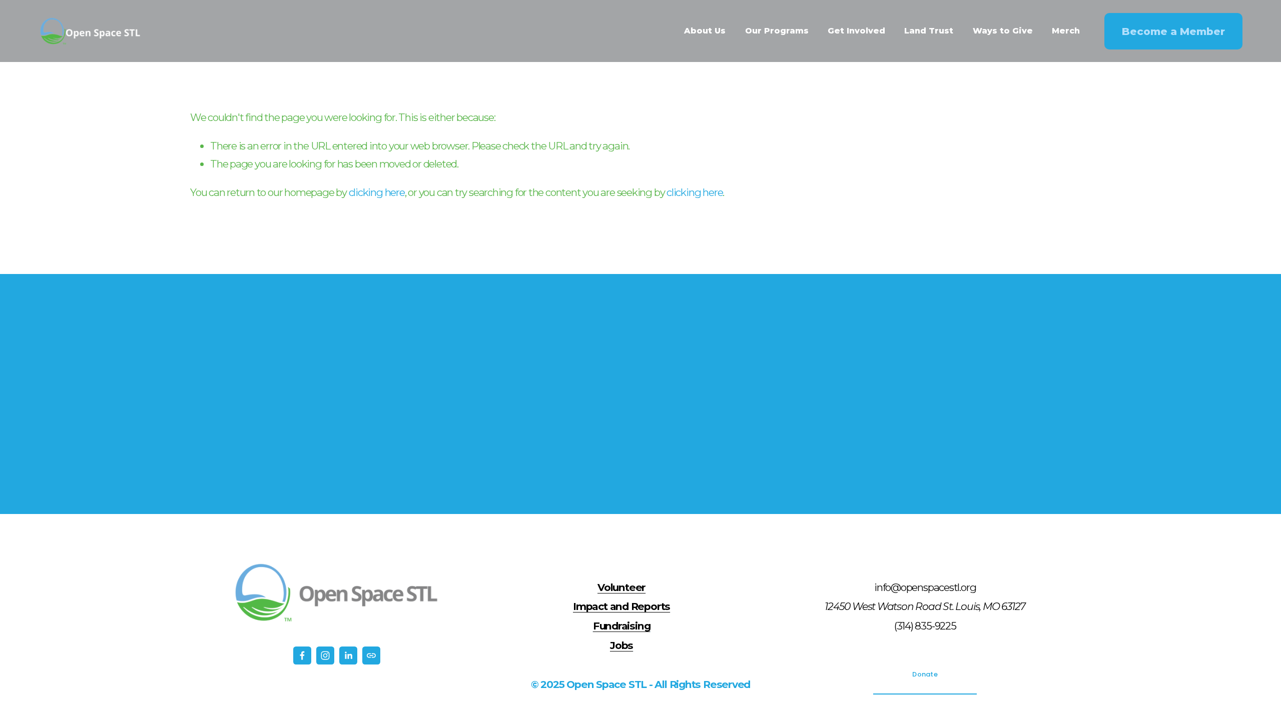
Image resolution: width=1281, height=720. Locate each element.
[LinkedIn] (348, 655)
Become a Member (1173, 31)
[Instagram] (325, 655)
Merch (1066, 31)
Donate (925, 674)
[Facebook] (302, 655)
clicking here (377, 192)
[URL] (371, 655)
